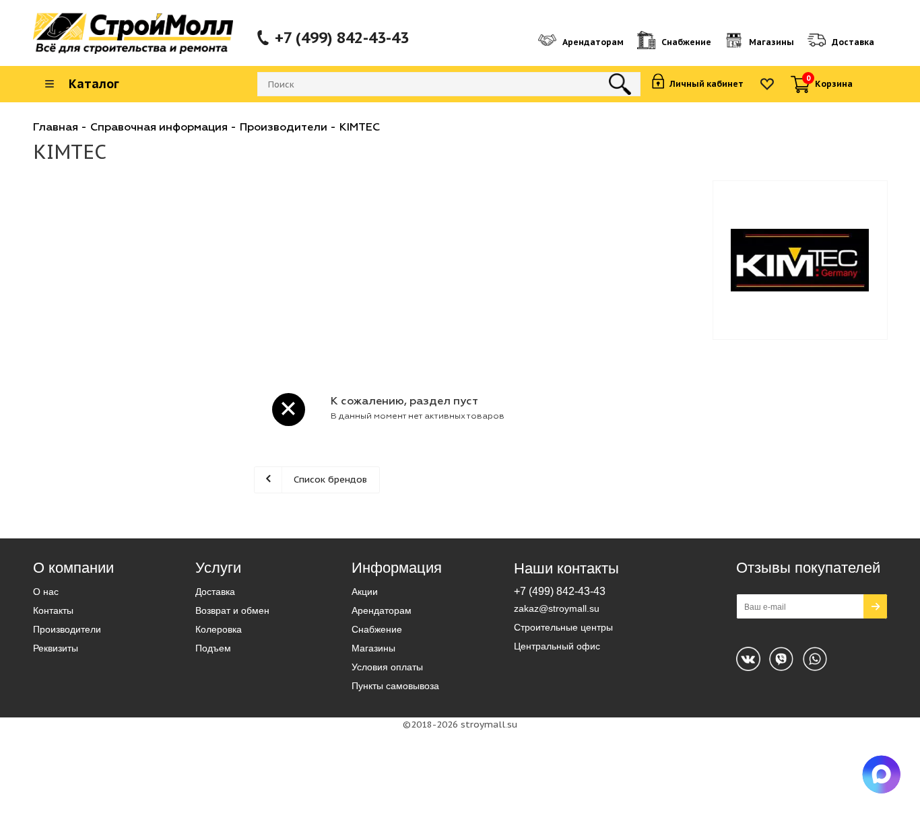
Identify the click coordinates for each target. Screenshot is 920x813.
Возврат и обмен (232, 610)
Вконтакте (748, 659)
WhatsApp (781, 659)
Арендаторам (382, 610)
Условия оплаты (387, 667)
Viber (815, 659)
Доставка (215, 591)
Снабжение (377, 629)
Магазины (373, 648)
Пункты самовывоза (395, 685)
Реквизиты (55, 648)
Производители (67, 629)
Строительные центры (563, 627)
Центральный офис (557, 646)
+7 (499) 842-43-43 (342, 37)
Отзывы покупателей (808, 567)
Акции (365, 591)
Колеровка (218, 629)
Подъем (213, 648)
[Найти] (619, 84)
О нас (46, 591)
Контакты (53, 610)
